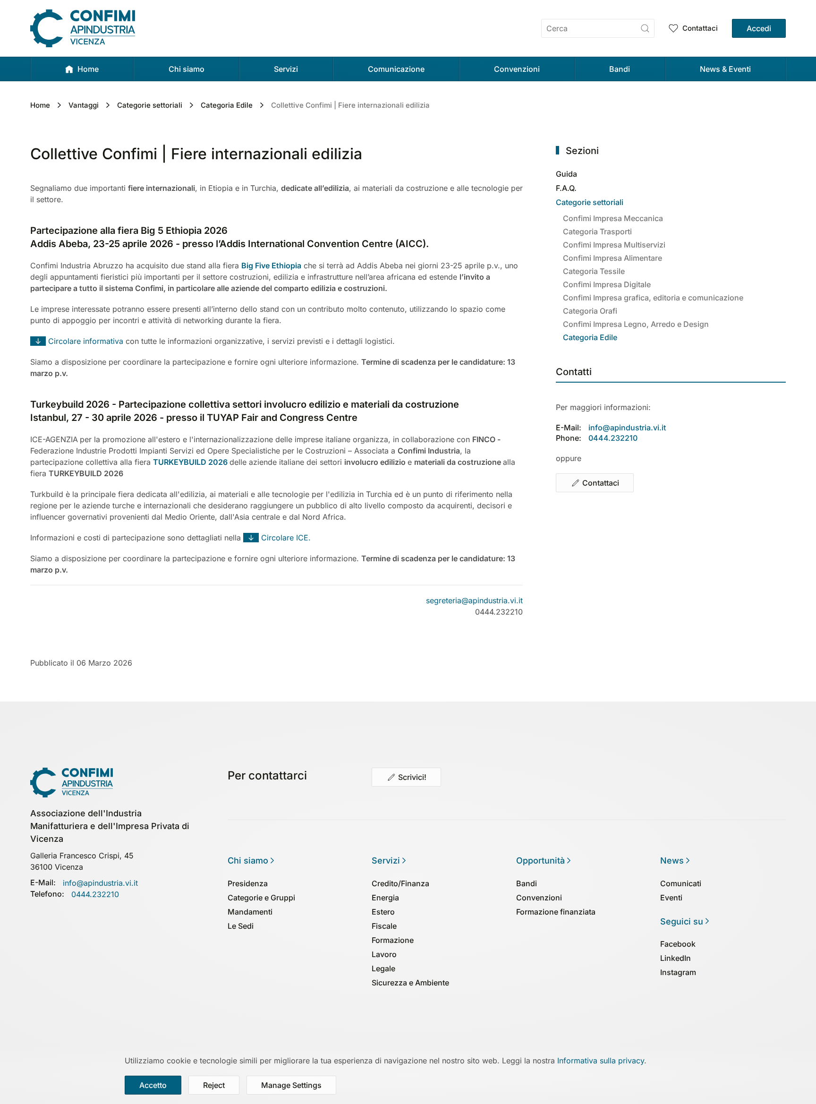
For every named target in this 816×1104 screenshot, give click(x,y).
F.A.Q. (566, 188)
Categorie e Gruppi (261, 897)
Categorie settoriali (589, 202)
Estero (383, 911)
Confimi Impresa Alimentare (612, 258)
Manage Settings (291, 1085)
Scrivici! (412, 777)
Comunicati (680, 883)
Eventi (671, 897)
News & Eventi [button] (725, 69)
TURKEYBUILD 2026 (190, 462)
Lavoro (384, 954)
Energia (385, 897)
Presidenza (248, 883)
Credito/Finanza (400, 883)
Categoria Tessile (594, 271)
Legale (383, 968)
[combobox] (597, 28)
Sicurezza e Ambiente (410, 982)
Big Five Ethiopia (271, 265)
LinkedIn (675, 958)
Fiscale (384, 926)
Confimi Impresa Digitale (607, 284)
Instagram (678, 972)
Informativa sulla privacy (600, 1060)
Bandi (619, 69)
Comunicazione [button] (396, 69)
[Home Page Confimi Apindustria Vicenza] (71, 782)
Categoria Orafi (590, 311)
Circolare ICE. (277, 537)
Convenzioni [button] (517, 69)
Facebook (678, 944)
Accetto (153, 1085)
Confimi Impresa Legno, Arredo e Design (636, 324)
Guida (566, 174)
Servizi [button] (286, 69)
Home (88, 69)
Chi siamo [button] (186, 69)
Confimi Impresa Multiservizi (614, 244)
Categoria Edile (590, 337)
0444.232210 (613, 438)
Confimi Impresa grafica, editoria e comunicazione (653, 297)
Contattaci (700, 28)
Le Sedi (241, 926)
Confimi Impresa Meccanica (613, 218)
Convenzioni (539, 897)
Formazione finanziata (555, 911)
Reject (214, 1085)
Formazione (393, 940)
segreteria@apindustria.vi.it (474, 600)
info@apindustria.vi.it (627, 427)
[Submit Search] (645, 28)
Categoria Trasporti (597, 231)
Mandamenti (250, 911)
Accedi (759, 28)
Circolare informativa (78, 341)
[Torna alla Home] (82, 28)
